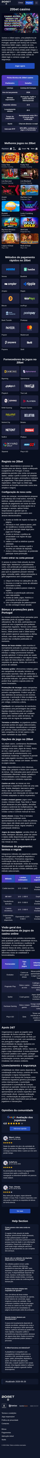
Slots (33, 148)
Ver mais (20, 1211)
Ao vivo (14, 148)
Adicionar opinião (20, 1128)
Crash (24, 148)
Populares (5, 148)
